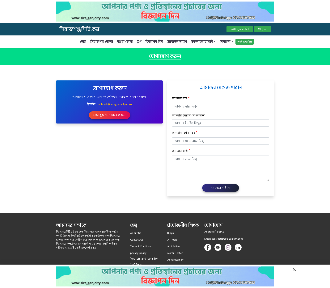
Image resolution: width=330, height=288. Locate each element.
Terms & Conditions (141, 246)
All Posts (172, 239)
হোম (83, 41)
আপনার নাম (180, 98)
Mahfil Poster (175, 253)
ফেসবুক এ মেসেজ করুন (109, 115)
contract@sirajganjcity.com (114, 104)
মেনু (261, 29)
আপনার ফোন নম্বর (184, 133)
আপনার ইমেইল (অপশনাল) (188, 115)
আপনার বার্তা (181, 151)
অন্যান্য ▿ (227, 41)
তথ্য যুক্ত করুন (240, 29)
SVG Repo (136, 264)
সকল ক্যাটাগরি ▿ (203, 41)
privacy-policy (138, 253)
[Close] (294, 268)
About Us (135, 233)
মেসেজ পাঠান (220, 188)
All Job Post (174, 246)
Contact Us (136, 239)
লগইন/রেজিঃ (244, 41)
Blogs (170, 233)
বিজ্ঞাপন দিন (154, 41)
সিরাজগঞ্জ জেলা (101, 41)
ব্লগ (139, 41)
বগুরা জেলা (125, 41)
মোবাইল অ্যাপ (177, 41)
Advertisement (175, 260)
